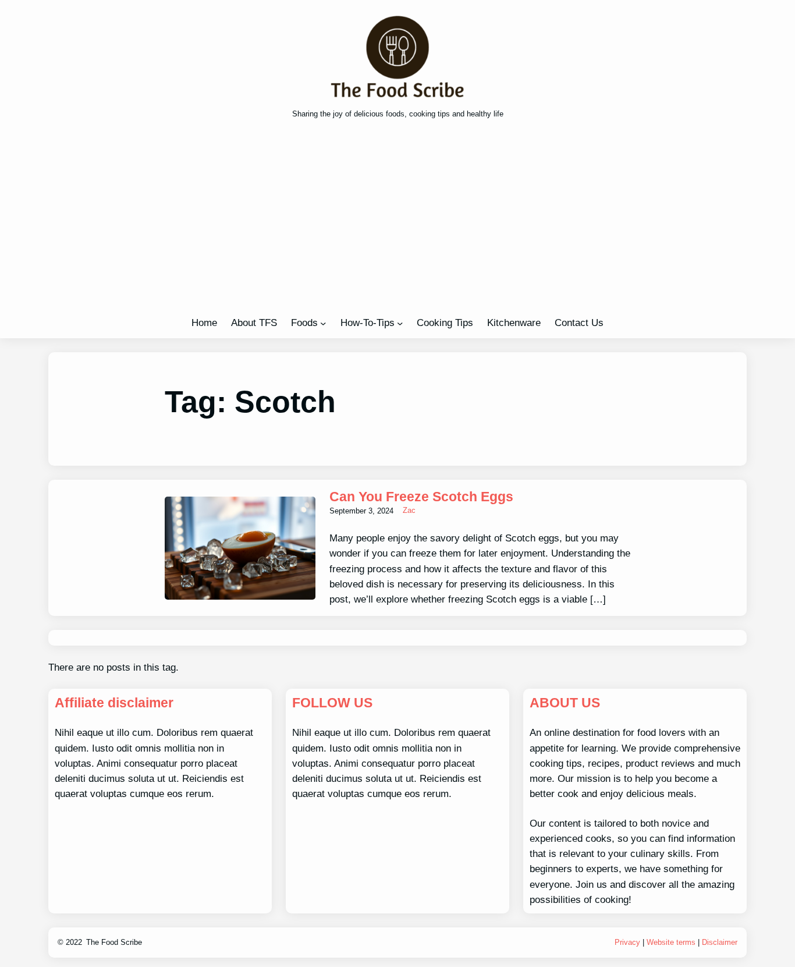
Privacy (627, 942)
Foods (304, 322)
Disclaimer (719, 942)
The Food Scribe (114, 942)
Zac (409, 510)
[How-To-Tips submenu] (400, 323)
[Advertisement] (397, 221)
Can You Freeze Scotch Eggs (421, 496)
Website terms (671, 942)
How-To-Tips (367, 322)
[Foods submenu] (323, 323)
